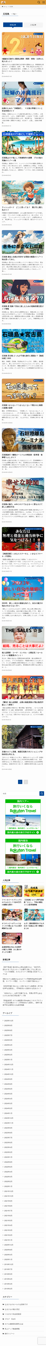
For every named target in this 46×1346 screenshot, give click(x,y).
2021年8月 (8, 1206)
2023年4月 (8, 1147)
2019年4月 (8, 1279)
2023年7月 (8, 1137)
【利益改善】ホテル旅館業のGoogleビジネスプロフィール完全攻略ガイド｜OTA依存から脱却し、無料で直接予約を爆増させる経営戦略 (23, 1002)
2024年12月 (8, 1064)
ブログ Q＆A (10, 1319)
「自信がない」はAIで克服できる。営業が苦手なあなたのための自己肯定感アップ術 (22, 994)
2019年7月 (8, 1269)
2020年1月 (8, 1259)
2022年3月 (8, 1176)
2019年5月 (8, 1274)
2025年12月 (8, 1020)
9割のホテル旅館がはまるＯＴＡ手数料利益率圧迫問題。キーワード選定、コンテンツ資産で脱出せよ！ (22, 980)
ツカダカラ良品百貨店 (13, 1314)
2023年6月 (8, 1142)
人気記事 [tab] (33, 25)
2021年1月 (8, 1240)
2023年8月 (8, 1132)
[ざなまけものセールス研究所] (3, 2)
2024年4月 (8, 1098)
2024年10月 (8, 1074)
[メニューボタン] (43, 2)
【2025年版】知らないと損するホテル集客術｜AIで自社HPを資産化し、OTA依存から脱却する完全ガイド (23, 987)
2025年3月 (8, 1050)
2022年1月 (8, 1186)
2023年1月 (8, 1157)
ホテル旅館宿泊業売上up (14, 1324)
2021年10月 (8, 1196)
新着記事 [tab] (13, 25)
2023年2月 (8, 1152)
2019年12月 (8, 1264)
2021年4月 (8, 1225)
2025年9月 (8, 1025)
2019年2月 (8, 1288)
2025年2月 (8, 1054)
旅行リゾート (10, 1333)
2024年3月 (8, 1103)
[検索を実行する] (41, 793)
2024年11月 (8, 1069)
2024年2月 (8, 1108)
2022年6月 (8, 1167)
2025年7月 (8, 1035)
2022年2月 (8, 1181)
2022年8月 (8, 1162)
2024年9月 (8, 1079)
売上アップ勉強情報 (12, 1329)
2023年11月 (8, 1123)
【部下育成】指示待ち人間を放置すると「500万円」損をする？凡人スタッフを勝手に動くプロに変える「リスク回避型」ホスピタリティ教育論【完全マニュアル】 (22, 970)
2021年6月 (8, 1215)
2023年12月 (8, 1118)
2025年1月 (8, 1059)
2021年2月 (8, 1235)
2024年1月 (8, 1113)
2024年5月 (8, 1093)
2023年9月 (8, 1128)
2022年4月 (8, 1171)
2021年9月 (8, 1201)
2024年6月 (8, 1089)
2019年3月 (8, 1284)
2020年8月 (8, 1249)
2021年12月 (8, 1191)
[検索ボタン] (39, 2)
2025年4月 (8, 1045)
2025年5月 (8, 1040)
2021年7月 (8, 1210)
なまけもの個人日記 (12, 1309)
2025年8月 (8, 1030)
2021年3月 (8, 1230)
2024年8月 (8, 1084)
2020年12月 (8, 1245)
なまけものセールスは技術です (16, 1304)
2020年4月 (8, 1254)
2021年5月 (8, 1220)
